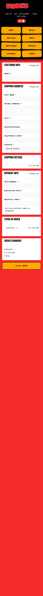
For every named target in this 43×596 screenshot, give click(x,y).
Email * (8, 74)
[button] (21, 21)
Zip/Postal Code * (13, 136)
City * (7, 118)
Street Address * (13, 104)
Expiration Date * (13, 191)
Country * (9, 145)
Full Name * (10, 95)
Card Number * (11, 182)
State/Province (12, 127)
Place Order (21, 266)
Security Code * (12, 199)
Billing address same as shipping (17, 209)
